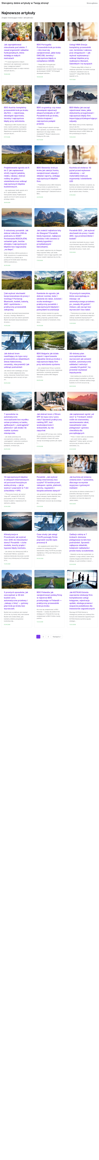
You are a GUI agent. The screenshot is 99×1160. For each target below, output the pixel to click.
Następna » (57, 637)
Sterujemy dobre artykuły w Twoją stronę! (25, 3)
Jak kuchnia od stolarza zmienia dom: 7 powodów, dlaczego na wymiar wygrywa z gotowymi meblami (81, 482)
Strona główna (92, 3)
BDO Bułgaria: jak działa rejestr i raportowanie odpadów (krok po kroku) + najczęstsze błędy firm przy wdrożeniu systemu (49, 359)
